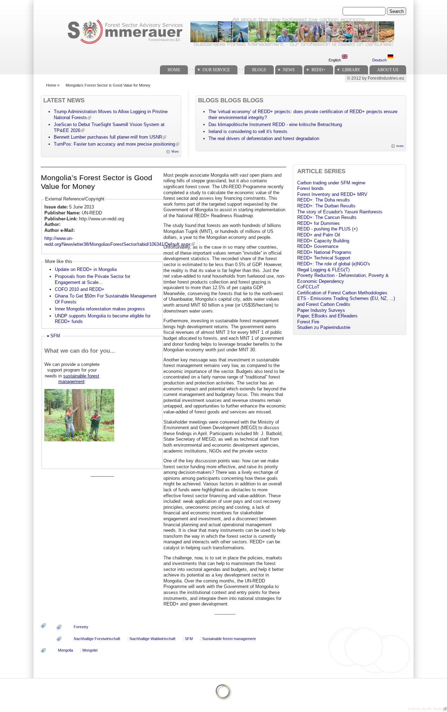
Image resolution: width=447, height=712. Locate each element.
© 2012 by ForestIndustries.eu (375, 78)
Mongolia (65, 650)
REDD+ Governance (317, 246)
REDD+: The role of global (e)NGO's (333, 263)
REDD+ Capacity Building (323, 240)
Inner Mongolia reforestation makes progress (100, 308)
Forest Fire (308, 321)
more (400, 146)
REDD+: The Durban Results (326, 205)
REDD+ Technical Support (323, 257)
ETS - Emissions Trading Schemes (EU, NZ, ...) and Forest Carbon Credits (346, 301)
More (175, 151)
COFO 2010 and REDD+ (79, 289)
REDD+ (318, 69)
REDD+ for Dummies (318, 223)
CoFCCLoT (308, 286)
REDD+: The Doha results (323, 200)
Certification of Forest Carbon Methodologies (342, 292)
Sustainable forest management (229, 639)
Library (351, 69)
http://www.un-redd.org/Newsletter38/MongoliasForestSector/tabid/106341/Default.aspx (117, 241)
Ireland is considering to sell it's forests (247, 131)
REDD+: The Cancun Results (327, 217)
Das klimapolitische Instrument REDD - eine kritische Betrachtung (275, 124)
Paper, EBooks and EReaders (327, 315)
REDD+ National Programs (324, 252)
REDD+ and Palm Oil (318, 234)
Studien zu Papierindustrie (323, 327)
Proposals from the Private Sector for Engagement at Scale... (92, 279)
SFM (55, 335)
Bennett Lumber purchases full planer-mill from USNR (108, 137)
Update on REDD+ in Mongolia (86, 269)
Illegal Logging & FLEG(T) (323, 269)
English (335, 60)
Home (174, 69)
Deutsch (380, 60)
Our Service (216, 69)
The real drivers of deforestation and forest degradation (263, 138)
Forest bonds (310, 188)
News (289, 69)
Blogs (259, 69)
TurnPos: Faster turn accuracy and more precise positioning (114, 144)
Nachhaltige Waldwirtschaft (152, 639)
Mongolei (89, 650)
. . (191, 68)
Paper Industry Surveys (321, 310)
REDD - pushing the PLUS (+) (327, 229)
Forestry (81, 627)
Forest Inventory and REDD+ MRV (332, 194)
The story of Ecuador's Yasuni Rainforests (339, 211)
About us (387, 69)
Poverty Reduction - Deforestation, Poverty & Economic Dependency (343, 278)
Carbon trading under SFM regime (331, 182)
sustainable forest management (79, 378)
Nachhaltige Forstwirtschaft (97, 639)
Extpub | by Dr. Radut (425, 709)
